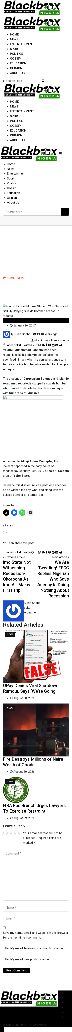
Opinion (16, 68)
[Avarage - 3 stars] (11, 833)
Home (14, 34)
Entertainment (22, 44)
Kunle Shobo (32, 603)
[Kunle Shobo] (34, 334)
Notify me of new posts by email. (28, 959)
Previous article (15, 557)
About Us (17, 73)
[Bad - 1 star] (3, 833)
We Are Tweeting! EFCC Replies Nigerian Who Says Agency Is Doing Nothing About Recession (53, 579)
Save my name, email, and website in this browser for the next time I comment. (35, 935)
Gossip (15, 58)
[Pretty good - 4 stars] (15, 833)
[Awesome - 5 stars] (19, 833)
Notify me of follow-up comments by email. (35, 948)
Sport (15, 49)
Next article (59, 557)
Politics (16, 54)
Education (18, 63)
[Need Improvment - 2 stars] (7, 833)
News (14, 39)
